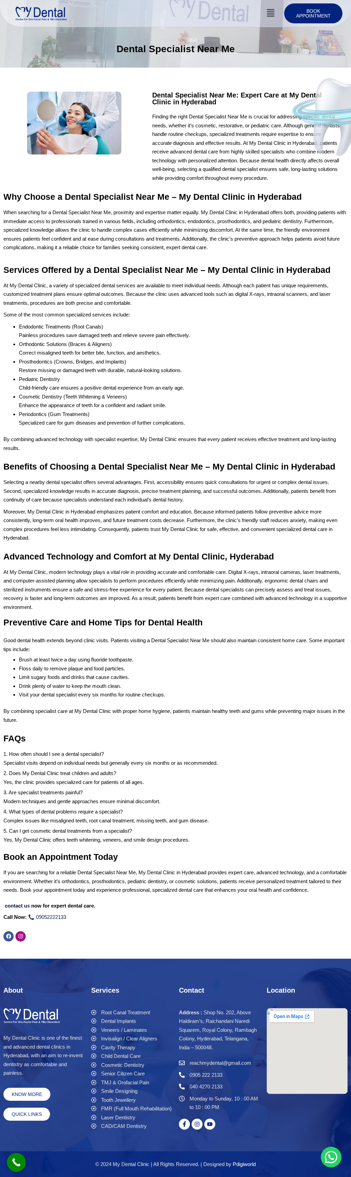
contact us (17, 906)
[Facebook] (8, 936)
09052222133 (51, 917)
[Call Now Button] (16, 1162)
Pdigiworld (244, 1164)
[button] (270, 13)
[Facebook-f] (184, 1124)
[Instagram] (20, 936)
